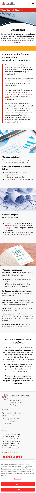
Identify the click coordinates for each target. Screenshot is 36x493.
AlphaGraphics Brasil (16, 402)
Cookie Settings (18, 479)
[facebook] (3, 457)
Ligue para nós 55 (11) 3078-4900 (14, 413)
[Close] (33, 462)
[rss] (20, 457)
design (7, 225)
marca (24, 172)
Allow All (18, 489)
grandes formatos (11, 95)
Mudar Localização (15, 400)
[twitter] (7, 457)
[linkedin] (10, 457)
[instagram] (13, 457)
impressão (16, 92)
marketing (20, 65)
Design (7, 179)
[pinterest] (17, 457)
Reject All (18, 484)
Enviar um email (9, 416)
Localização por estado (17, 405)
